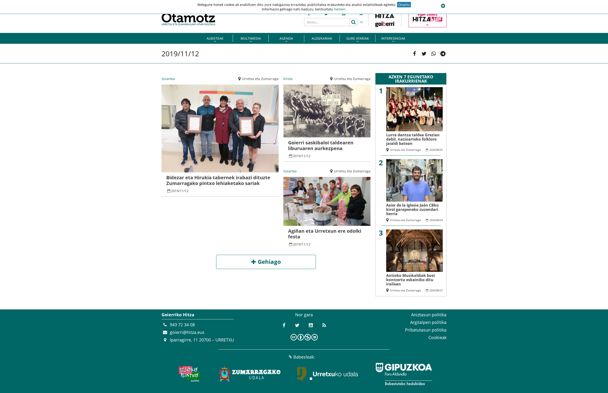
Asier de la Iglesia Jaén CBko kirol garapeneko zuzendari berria (412, 209)
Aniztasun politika (428, 314)
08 (437, 150)
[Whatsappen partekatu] (433, 53)
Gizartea (168, 78)
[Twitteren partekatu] (424, 53)
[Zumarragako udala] (250, 374)
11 (182, 191)
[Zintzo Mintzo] (189, 374)
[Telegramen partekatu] (442, 53)
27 (441, 290)
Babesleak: (304, 357)
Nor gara (304, 314)
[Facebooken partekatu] (414, 53)
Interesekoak (393, 38)
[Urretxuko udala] (328, 374)
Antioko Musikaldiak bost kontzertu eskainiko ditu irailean (410, 280)
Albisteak (215, 38)
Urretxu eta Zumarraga (260, 78)
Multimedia (251, 38)
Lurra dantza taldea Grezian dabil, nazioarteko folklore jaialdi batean (413, 139)
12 (187, 191)
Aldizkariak (322, 38)
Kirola (288, 78)
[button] (442, 5)
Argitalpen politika (428, 322)
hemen (339, 9)
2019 (175, 191)
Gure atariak (357, 38)
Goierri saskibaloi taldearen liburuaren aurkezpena (320, 145)
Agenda (286, 38)
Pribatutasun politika (425, 330)
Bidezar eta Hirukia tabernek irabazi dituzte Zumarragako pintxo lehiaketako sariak (218, 180)
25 (441, 150)
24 (441, 220)
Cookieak (437, 337)
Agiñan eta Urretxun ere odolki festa (324, 234)
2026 (432, 150)
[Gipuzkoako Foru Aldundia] (403, 374)
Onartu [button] (404, 4)
